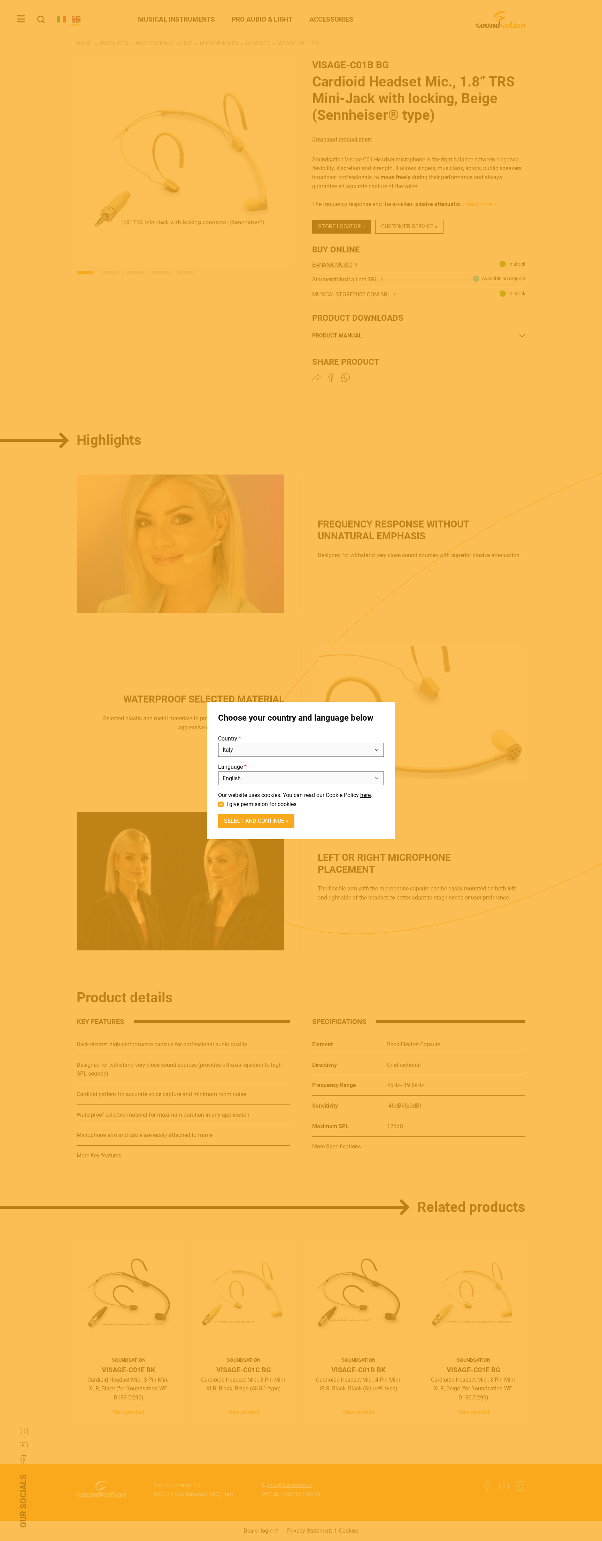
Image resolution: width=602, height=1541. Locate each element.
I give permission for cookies (261, 804)
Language (230, 767)
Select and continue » (256, 821)
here (365, 795)
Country (227, 738)
